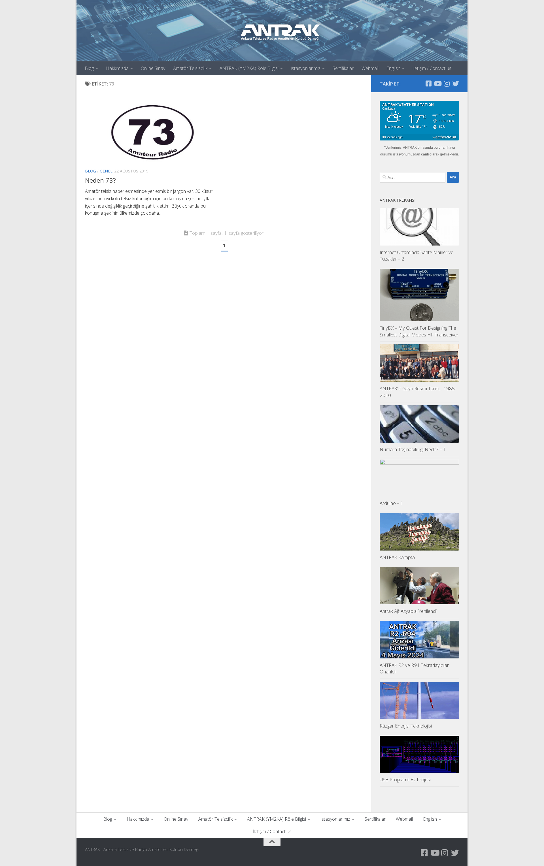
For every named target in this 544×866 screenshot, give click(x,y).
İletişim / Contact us (432, 68)
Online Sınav (153, 68)
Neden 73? (100, 180)
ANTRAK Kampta (397, 557)
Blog (89, 68)
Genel (106, 171)
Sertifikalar (343, 68)
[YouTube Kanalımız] (437, 83)
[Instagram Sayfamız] (446, 83)
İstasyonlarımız (305, 68)
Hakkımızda (117, 68)
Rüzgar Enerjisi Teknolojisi (406, 725)
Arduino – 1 (391, 503)
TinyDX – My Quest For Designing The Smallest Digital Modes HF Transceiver (419, 331)
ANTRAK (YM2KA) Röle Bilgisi (249, 68)
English (393, 68)
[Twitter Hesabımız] (455, 83)
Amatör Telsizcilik (190, 68)
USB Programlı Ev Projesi (405, 779)
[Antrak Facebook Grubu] (428, 83)
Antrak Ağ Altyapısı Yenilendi (408, 611)
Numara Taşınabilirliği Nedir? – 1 (413, 449)
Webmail (370, 68)
